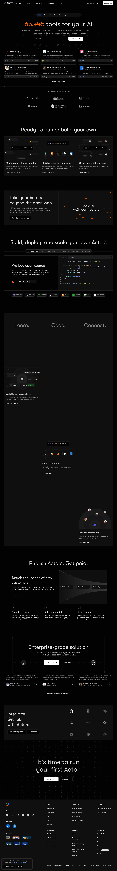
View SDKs (33, 732)
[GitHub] (17, 814)
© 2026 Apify (107, 865)
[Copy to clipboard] (111, 257)
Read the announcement (20, 218)
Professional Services (104, 808)
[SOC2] (14, 826)
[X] (12, 814)
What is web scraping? (76, 839)
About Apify (100, 834)
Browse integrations (16, 732)
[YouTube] (22, 814)
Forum (49, 842)
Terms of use (58, 865)
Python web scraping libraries (78, 850)
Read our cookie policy (21, 862)
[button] (54, 804)
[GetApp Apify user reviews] (8, 837)
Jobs (103, 850)
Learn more (18, 595)
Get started (50, 779)
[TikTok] (32, 814)
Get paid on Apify (77, 820)
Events (99, 842)
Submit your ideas (52, 838)
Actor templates (77, 812)
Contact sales (50, 662)
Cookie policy (82, 865)
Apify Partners (101, 812)
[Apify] (8, 3)
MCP (48, 820)
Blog (98, 846)
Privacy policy (70, 865)
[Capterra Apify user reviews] (26, 837)
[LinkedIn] (7, 814)
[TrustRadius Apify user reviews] (17, 843)
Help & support (51, 834)
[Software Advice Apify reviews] (16, 837)
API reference (76, 816)
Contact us (100, 838)
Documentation (77, 808)
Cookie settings (94, 865)
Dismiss (19, 866)
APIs (73, 834)
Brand (99, 854)
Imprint (49, 865)
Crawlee (49, 824)
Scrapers (75, 855)
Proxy (48, 816)
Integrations (50, 812)
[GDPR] (8, 826)
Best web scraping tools (78, 844)
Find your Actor (76, 39)
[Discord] (27, 814)
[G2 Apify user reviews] (9, 843)
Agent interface (52, 846)
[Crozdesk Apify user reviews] (25, 843)
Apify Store (50, 808)
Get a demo (66, 779)
